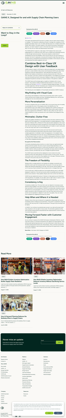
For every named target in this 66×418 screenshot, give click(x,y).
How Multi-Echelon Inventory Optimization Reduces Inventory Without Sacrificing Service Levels (49, 281)
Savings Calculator (5, 370)
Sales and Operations (26, 383)
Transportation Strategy (27, 385)
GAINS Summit (4, 403)
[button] (63, 2)
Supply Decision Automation (28, 365)
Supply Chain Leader (48, 370)
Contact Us (3, 361)
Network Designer (47, 374)
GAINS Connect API (26, 387)
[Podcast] (19, 416)
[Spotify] (16, 416)
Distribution (46, 363)
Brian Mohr (28, 38)
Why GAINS (3, 366)
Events (2, 399)
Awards (2, 397)
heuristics (38, 84)
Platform (24, 359)
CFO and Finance (47, 372)
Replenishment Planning (27, 380)
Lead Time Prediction (26, 372)
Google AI (53, 33)
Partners (2, 395)
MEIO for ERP (25, 378)
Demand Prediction (26, 367)
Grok (48, 33)
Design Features (25, 370)
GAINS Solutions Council (6, 375)
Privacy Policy (6, 416)
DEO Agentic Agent (26, 363)
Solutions (45, 359)
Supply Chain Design (26, 368)
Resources (26, 394)
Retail (45, 365)
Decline (58, 413)
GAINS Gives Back (5, 394)
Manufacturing (46, 361)
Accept (49, 413)
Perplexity (36, 33)
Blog (3, 14)
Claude (42, 33)
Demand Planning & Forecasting (28, 374)
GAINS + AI (3, 368)
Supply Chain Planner (48, 368)
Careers (2, 401)
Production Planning (26, 382)
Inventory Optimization (27, 376)
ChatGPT (29, 33)
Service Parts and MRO (48, 367)
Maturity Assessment (5, 377)
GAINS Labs (3, 374)
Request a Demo (4, 359)
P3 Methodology (4, 372)
